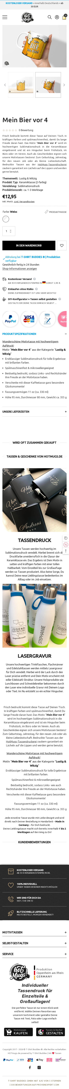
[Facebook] (30, 1067)
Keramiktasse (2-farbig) (33, 182)
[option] (34, 4)
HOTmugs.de (14, 1053)
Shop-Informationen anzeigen (19, 268)
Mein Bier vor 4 (25, 119)
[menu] (4, 17)
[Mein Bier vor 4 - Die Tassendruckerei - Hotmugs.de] (20, 85)
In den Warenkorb (29, 245)
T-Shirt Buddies (39, 1053)
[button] (49, 17)
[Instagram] (39, 1067)
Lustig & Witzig (28, 178)
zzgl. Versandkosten (24, 201)
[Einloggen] (57, 17)
